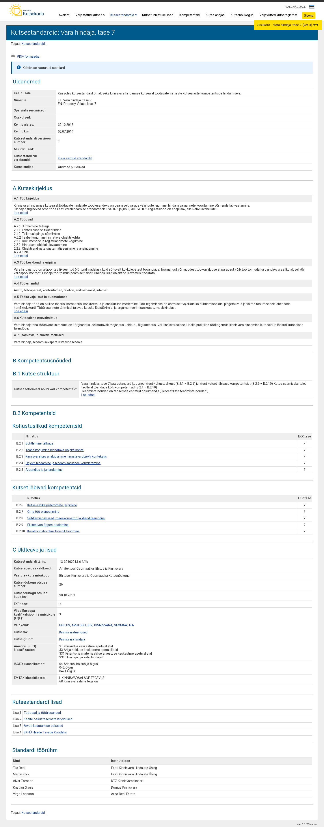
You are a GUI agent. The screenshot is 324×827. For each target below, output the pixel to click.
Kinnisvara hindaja (72, 639)
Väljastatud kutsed (89, 15)
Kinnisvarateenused (73, 632)
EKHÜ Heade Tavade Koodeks (45, 732)
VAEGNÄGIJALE (295, 6)
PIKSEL (314, 824)
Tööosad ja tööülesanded (42, 713)
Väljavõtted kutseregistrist (278, 15)
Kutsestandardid (122, 15)
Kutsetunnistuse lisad (157, 15)
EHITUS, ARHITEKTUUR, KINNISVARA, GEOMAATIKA (96, 625)
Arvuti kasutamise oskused (43, 726)
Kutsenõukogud (242, 15)
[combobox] (312, 8)
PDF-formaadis (28, 56)
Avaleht (64, 15)
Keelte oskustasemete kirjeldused (48, 719)
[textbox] (311, 7)
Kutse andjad (215, 15)
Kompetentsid (189, 15)
